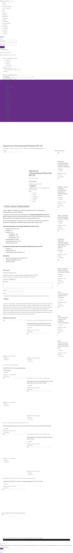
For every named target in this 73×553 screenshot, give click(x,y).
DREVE (4, 20)
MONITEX (5, 31)
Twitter (34, 194)
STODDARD (5, 21)
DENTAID (5, 14)
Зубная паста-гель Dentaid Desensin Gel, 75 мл (40, 438)
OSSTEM (5, 33)
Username (2, 41)
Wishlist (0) (5, 71)
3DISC (4, 3)
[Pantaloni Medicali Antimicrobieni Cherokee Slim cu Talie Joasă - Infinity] (61, 233)
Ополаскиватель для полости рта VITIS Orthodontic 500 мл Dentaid (27, 426)
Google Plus (35, 198)
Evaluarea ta (6, 279)
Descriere (7, 206)
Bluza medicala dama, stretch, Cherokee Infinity (64, 270)
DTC (4, 11)
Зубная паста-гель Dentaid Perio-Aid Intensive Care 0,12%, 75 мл (40, 382)
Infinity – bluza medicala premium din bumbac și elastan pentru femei (63, 191)
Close (1, 39)
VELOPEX (5, 25)
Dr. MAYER (5, 18)
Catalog (11, 148)
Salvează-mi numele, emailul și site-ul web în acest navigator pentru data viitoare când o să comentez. (26, 296)
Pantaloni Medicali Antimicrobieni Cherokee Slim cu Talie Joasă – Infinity (64, 243)
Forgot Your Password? (5, 52)
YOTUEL (5, 30)
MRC (4, 9)
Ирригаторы (47, 187)
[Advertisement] (36, 133)
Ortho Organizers (7, 8)
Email (4, 293)
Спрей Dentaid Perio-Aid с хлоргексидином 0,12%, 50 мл (23, 481)
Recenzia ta (6, 281)
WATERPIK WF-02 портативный (14, 368)
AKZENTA (5, 26)
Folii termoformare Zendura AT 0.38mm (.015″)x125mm (63, 319)
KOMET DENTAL (7, 23)
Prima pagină (6, 148)
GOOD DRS (5, 28)
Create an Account (11, 54)
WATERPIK (5, 16)
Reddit (34, 201)
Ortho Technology (7, 6)
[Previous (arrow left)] (0, 552)
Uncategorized (30, 378)
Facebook (35, 193)
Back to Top (2, 543)
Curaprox (5, 4)
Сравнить (33, 185)
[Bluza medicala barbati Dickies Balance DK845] (61, 209)
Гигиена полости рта (18, 148)
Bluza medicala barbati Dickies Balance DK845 (63, 217)
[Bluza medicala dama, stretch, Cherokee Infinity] (61, 262)
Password (2, 44)
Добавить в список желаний (35, 183)
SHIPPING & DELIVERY (23, 206)
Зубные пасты (47, 378)
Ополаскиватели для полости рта (44, 320)
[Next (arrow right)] (1, 552)
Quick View (30, 331)
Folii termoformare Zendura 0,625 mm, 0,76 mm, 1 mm (63, 344)
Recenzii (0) (13, 206)
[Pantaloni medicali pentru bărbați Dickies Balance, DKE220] (61, 155)
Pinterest (35, 196)
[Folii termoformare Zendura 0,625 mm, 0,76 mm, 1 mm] (61, 335)
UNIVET (5, 13)
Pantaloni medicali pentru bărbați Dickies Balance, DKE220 (64, 164)
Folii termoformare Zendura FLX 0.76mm (63, 294)
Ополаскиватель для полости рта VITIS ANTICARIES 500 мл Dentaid (39, 324)
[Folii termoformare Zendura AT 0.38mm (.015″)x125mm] (61, 309)
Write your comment (33, 178)
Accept (1, 548)
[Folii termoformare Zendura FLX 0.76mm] (61, 286)
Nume (4, 290)
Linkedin (34, 199)
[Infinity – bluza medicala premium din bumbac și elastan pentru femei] (61, 180)
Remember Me (4, 49)
